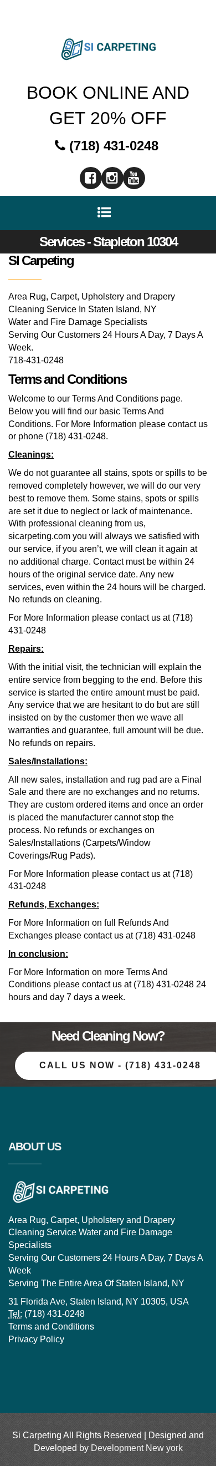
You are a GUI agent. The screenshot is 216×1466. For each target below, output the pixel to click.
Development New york (137, 1448)
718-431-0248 (36, 360)
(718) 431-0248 (111, 145)
